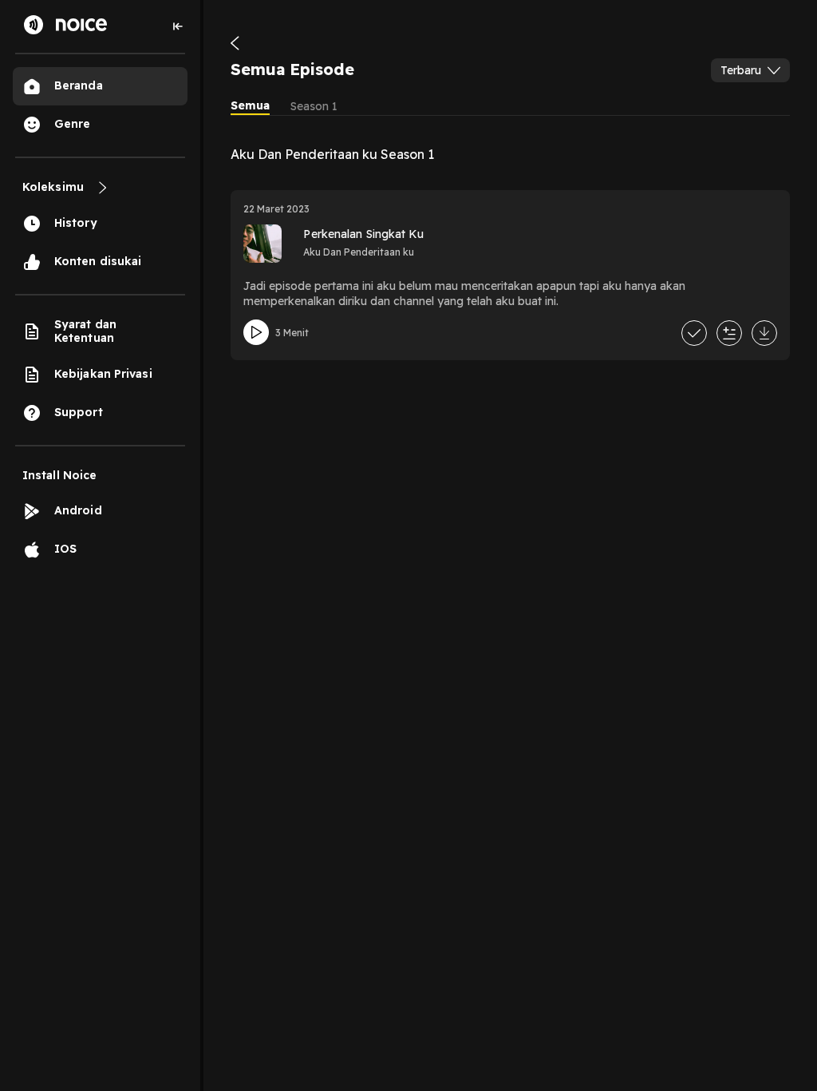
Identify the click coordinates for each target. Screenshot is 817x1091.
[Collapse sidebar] (178, 26)
